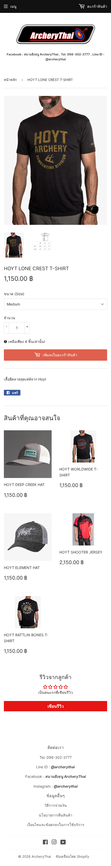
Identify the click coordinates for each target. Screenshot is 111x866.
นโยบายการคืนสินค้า (55, 815)
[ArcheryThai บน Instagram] (54, 842)
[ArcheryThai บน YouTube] (63, 842)
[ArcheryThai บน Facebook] (45, 842)
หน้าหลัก (10, 80)
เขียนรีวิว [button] (55, 706)
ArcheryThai (41, 856)
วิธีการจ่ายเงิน (55, 805)
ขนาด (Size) (14, 294)
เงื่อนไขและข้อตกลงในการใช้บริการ (55, 824)
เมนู (13, 6)
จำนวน (9, 318)
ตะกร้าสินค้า (96, 6)
